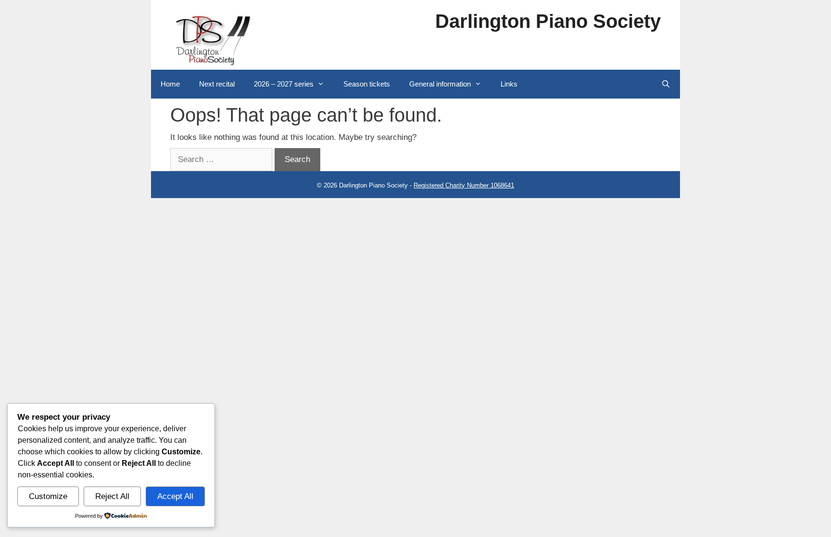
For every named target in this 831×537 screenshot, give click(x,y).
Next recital (217, 84)
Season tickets (366, 84)
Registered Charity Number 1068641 (464, 185)
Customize (48, 496)
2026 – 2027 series (284, 84)
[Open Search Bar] (666, 84)
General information (440, 84)
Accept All (175, 496)
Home (170, 84)
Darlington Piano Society (548, 21)
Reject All (112, 496)
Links (509, 84)
